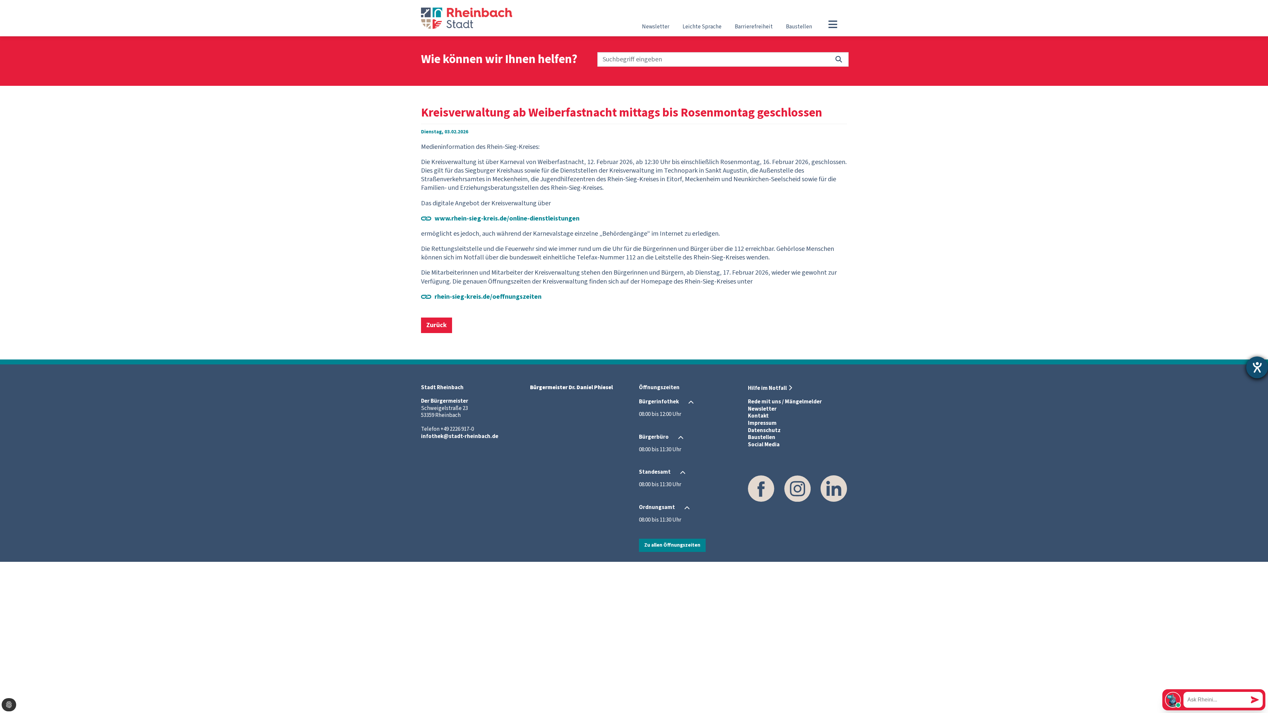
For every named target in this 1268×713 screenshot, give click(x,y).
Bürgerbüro (654, 437)
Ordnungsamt (657, 507)
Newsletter (655, 27)
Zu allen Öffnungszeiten (672, 545)
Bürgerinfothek (659, 402)
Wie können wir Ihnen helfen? (499, 59)
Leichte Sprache (702, 27)
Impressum (762, 423)
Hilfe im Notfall (767, 388)
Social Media (764, 445)
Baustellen (799, 27)
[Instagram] (797, 488)
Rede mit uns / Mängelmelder (785, 402)
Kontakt (758, 416)
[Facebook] (761, 488)
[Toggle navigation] (832, 24)
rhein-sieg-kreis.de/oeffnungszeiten (488, 296)
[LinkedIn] (834, 488)
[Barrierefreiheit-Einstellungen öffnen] (1257, 367)
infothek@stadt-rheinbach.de (459, 436)
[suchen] (838, 59)
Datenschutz (764, 430)
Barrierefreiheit (754, 27)
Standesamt (655, 472)
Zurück (436, 325)
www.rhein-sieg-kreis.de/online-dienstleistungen (507, 218)
